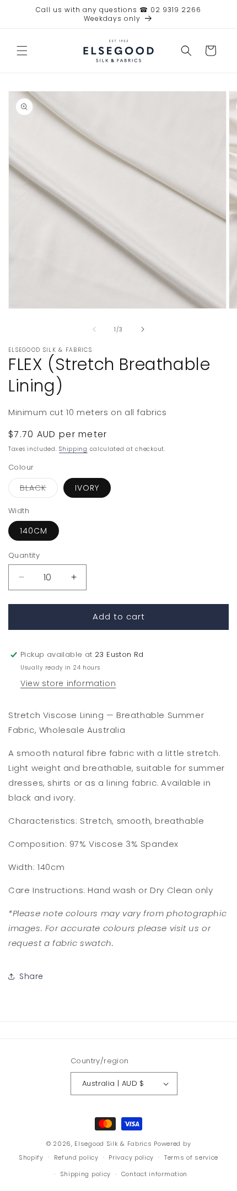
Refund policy (76, 1157)
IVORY (87, 487)
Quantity (24, 555)
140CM (33, 530)
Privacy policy (131, 1157)
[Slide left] (94, 329)
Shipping (73, 449)
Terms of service (191, 1157)
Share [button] (31, 976)
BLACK (39, 490)
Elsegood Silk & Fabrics (113, 1143)
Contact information (154, 1174)
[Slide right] (143, 329)
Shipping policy (85, 1174)
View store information (68, 683)
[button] (22, 51)
